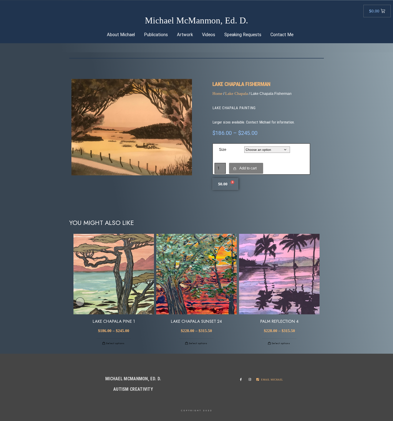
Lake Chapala (236, 93)
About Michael (121, 34)
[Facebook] (242, 379)
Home (217, 93)
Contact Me (281, 34)
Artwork (185, 34)
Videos (208, 34)
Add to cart (248, 168)
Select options (115, 343)
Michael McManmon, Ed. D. (196, 20)
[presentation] (80, 301)
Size (222, 149)
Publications (156, 34)
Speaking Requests (242, 34)
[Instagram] (251, 379)
